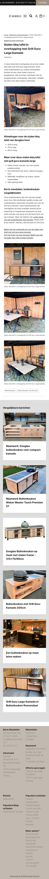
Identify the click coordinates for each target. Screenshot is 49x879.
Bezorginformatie (11, 762)
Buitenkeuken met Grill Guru (28, 390)
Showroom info (10, 759)
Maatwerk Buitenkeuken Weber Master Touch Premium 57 (24, 502)
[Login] (36, 16)
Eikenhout (30, 733)
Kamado (29, 824)
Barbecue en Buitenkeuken (14, 41)
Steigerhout (31, 736)
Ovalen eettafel (33, 808)
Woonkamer (8, 799)
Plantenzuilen (32, 811)
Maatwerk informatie (36, 749)
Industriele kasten (34, 847)
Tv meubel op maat (35, 761)
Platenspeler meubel (13, 811)
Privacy (6, 775)
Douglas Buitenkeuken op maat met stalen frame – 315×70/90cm (21, 555)
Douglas (30, 739)
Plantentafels (32, 815)
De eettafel (31, 866)
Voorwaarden (9, 772)
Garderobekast (33, 805)
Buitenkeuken (10, 390)
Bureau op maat (33, 752)
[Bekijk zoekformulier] (31, 16)
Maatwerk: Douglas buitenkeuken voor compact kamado (23, 450)
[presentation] (24, 427)
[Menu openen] (25, 16)
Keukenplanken (33, 837)
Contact (42, 2)
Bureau (29, 856)
